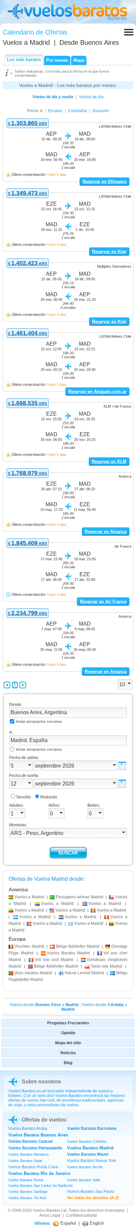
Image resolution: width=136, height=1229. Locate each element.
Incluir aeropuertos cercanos (39, 721)
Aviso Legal (49, 1215)
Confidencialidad (81, 1215)
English (96, 1223)
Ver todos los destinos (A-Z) (93, 1197)
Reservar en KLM (109, 461)
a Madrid (29, 897)
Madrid (29, 946)
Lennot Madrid (84, 973)
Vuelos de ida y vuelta (52, 97)
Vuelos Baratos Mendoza (28, 1154)
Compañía (77, 110)
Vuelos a (26, 42)
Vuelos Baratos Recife (85, 1167)
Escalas (55, 110)
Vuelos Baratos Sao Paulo (90, 1191)
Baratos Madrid (68, 953)
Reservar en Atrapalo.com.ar (97, 391)
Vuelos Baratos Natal (25, 1161)
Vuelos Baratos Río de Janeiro (39, 1173)
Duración (100, 110)
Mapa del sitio (68, 1043)
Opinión (68, 1033)
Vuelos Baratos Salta (83, 1180)
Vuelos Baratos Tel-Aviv (27, 1198)
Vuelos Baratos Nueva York (91, 1160)
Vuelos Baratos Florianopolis (35, 1148)
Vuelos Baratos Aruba (27, 1128)
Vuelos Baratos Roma (25, 1180)
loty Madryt (106, 966)
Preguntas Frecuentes (68, 1023)
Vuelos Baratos (46, 1210)
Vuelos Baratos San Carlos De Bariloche (40, 1186)
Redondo (48, 797)
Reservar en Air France (103, 601)
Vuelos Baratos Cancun (30, 1141)
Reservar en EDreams (104, 181)
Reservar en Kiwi (109, 251)
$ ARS (27, 123)
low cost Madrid (54, 959)
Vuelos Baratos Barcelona (92, 1128)
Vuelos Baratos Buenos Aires (38, 1134)
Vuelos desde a (44, 1004)
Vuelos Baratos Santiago (28, 1192)
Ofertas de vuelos (44, 1120)
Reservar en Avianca (105, 531)
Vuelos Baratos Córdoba (86, 1141)
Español (67, 1223)
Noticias (68, 1053)
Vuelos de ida (91, 97)
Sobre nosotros (41, 1081)
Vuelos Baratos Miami (87, 1154)
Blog (68, 1062)
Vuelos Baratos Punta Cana (33, 1167)
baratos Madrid (33, 973)
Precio (33, 110)
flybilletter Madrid (77, 946)
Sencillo (23, 797)
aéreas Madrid (79, 897)
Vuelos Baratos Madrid (90, 1147)
